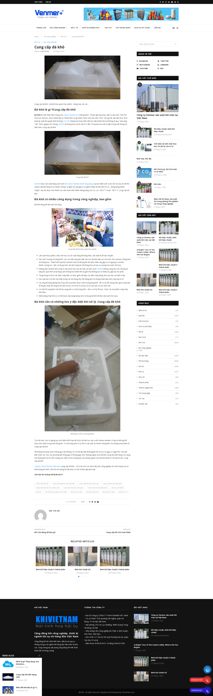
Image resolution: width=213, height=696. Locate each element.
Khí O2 (158, 371)
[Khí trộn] (144, 188)
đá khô (61, 124)
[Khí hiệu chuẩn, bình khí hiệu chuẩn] (144, 133)
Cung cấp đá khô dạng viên (26, 675)
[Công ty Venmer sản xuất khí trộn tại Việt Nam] (158, 98)
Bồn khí (158, 315)
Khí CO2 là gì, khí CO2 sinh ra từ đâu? (165, 170)
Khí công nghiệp (57, 28)
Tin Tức (108, 28)
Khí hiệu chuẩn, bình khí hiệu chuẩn (164, 130)
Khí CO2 (63, 36)
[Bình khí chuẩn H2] (82, 556)
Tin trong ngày (123, 28)
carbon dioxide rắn (71, 115)
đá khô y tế (123, 492)
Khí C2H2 (158, 337)
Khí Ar (158, 332)
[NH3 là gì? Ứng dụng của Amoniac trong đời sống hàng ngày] (8, 664)
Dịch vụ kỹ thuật (158, 326)
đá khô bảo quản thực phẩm (56, 492)
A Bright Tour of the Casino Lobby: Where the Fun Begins (146, 252)
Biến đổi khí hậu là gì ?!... (27, 687)
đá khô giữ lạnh (109, 492)
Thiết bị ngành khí (90, 28)
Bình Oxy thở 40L (144, 158)
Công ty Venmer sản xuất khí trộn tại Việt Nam (157, 116)
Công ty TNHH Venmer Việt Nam (47, 466)
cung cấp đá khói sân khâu (97, 488)
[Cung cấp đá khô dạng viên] (8, 677)
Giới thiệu (38, 2)
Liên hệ (48, 2)
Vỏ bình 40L (158, 404)
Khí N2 (158, 366)
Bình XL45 (158, 310)
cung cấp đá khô (42, 484)
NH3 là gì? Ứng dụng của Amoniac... (27, 662)
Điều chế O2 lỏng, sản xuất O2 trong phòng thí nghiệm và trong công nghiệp (166, 201)
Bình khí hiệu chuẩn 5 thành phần (50, 569)
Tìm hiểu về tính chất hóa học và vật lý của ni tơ (165, 145)
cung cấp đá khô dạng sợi (88, 484)
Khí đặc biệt (158, 355)
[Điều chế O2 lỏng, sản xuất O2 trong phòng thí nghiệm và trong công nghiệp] (144, 203)
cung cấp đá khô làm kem (112, 484)
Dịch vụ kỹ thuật (142, 28)
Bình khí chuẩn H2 (82, 569)
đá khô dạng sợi (92, 492)
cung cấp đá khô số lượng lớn (47, 488)
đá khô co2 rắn (76, 492)
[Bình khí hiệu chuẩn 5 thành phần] (50, 556)
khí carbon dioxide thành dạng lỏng (78, 184)
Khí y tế (74, 28)
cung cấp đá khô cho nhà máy (64, 484)
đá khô (38, 492)
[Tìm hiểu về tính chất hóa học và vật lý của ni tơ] (144, 147)
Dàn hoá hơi (158, 321)
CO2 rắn (66, 121)
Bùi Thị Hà (45, 51)
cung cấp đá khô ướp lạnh (73, 488)
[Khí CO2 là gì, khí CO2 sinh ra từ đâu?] (144, 173)
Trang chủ (41, 28)
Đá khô (37, 184)
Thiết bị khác (158, 382)
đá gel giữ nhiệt (118, 488)
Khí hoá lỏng (158, 361)
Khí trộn (157, 184)
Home (36, 36)
